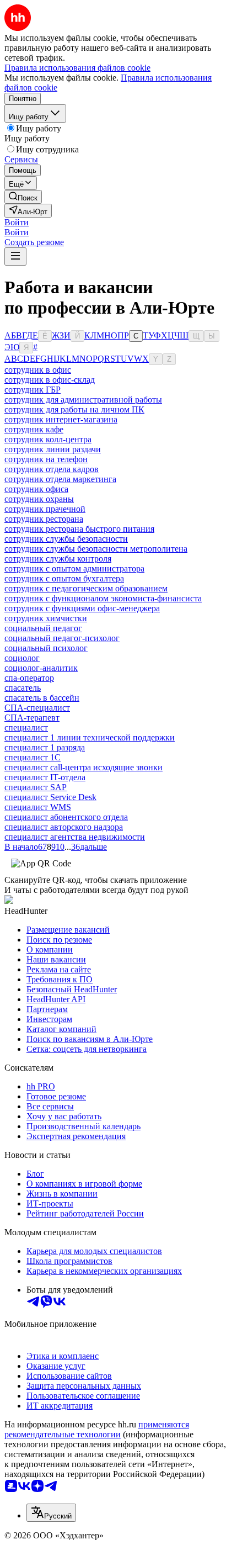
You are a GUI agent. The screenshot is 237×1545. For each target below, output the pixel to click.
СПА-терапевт (32, 717)
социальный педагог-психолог (62, 638)
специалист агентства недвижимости (74, 837)
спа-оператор (29, 677)
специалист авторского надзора (63, 827)
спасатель (22, 687)
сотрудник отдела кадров (51, 469)
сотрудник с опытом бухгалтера (64, 578)
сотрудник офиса (36, 489)
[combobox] (51, 1513)
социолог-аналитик (41, 668)
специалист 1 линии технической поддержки (89, 737)
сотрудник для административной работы (83, 399)
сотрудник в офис (37, 369)
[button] (16, 222)
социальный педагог (43, 628)
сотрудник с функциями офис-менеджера (82, 608)
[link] (23, 197)
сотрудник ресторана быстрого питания (79, 528)
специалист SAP (35, 787)
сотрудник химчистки (45, 618)
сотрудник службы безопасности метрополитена (95, 548)
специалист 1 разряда (44, 747)
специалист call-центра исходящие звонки (83, 767)
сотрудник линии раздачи (52, 449)
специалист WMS (37, 807)
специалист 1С (32, 757)
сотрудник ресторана (43, 518)
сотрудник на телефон (46, 459)
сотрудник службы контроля (57, 558)
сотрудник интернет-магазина (60, 419)
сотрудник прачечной (44, 509)
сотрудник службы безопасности (66, 538)
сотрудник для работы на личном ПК (74, 409)
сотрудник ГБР (32, 389)
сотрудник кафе (33, 429)
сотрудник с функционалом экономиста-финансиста (103, 598)
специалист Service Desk (50, 797)
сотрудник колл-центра (47, 439)
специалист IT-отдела (44, 777)
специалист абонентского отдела (66, 817)
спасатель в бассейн (41, 697)
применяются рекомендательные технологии (96, 1429)
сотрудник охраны (39, 499)
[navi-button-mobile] (15, 256)
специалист (26, 727)
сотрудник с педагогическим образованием (86, 588)
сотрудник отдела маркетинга (60, 479)
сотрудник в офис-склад (49, 379)
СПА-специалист (37, 707)
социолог (22, 658)
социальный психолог (46, 648)
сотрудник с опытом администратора (74, 568)
